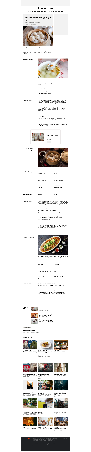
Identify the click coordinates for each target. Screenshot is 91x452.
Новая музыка (41, 408)
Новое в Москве (56, 350)
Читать (49, 142)
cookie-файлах (48, 445)
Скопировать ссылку (27, 327)
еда (27, 332)
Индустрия (25, 427)
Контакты (33, 449)
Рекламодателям (29, 449)
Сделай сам (37, 332)
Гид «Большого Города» (27, 350)
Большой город (25, 439)
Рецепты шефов (32, 332)
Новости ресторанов (57, 427)
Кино (54, 408)
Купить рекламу (61, 35)
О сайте (24, 449)
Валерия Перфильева (29, 24)
